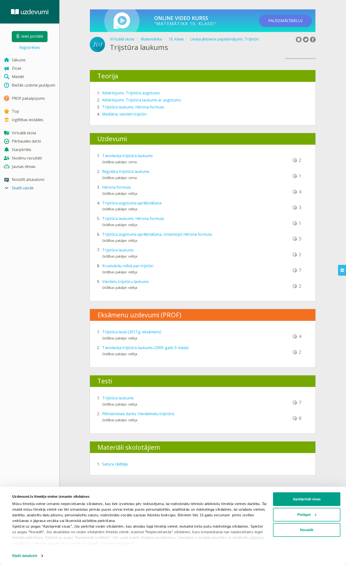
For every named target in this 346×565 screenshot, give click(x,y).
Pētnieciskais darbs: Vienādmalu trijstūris (138, 413)
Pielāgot (304, 515)
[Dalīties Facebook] (313, 39)
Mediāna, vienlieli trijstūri (124, 114)
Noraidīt (306, 530)
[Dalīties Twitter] (306, 39)
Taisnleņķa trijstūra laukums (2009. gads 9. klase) (145, 347)
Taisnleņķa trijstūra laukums (127, 155)
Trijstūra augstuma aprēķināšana (131, 203)
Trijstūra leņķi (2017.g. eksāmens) (131, 331)
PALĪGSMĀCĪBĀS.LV (285, 20)
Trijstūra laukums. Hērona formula (133, 107)
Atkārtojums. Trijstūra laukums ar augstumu (141, 100)
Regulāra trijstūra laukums (125, 171)
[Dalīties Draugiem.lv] (299, 39)
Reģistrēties (29, 47)
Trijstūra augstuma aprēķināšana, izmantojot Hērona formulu (157, 234)
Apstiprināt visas (307, 499)
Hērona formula (116, 187)
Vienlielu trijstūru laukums (125, 281)
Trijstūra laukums (118, 250)
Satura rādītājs (115, 464)
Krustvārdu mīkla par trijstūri (127, 265)
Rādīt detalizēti (24, 556)
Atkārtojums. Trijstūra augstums (131, 92)
